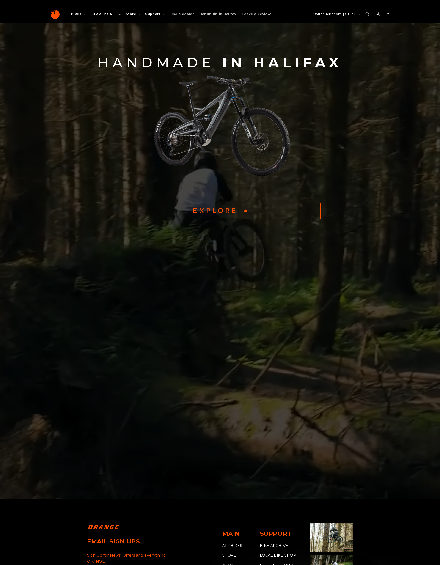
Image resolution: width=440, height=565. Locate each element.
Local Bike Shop (278, 555)
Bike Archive (274, 545)
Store (229, 555)
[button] (78, 14)
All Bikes (232, 545)
